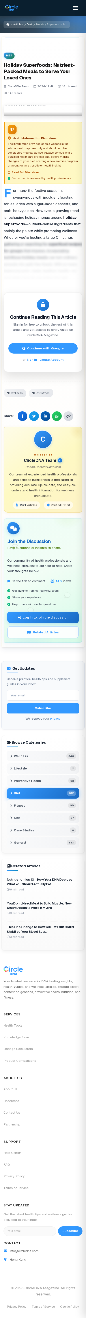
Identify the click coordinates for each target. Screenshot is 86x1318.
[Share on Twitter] (34, 416)
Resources (11, 1101)
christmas (43, 393)
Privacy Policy (14, 1176)
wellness (17, 393)
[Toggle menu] (75, 8)
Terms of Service (16, 1188)
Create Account (51, 360)
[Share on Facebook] (22, 416)
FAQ (7, 1165)
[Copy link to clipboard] (68, 416)
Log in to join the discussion (46, 617)
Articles (18, 24)
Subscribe (43, 708)
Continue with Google (45, 348)
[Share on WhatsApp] (57, 416)
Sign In (31, 360)
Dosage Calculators (18, 1049)
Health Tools (13, 1025)
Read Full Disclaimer (25, 172)
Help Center (12, 1153)
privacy (55, 718)
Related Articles (46, 632)
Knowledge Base (16, 1037)
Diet (29, 24)
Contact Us (12, 1113)
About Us (10, 1089)
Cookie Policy (69, 1307)
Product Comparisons (20, 1061)
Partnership (12, 1124)
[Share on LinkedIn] (45, 416)
